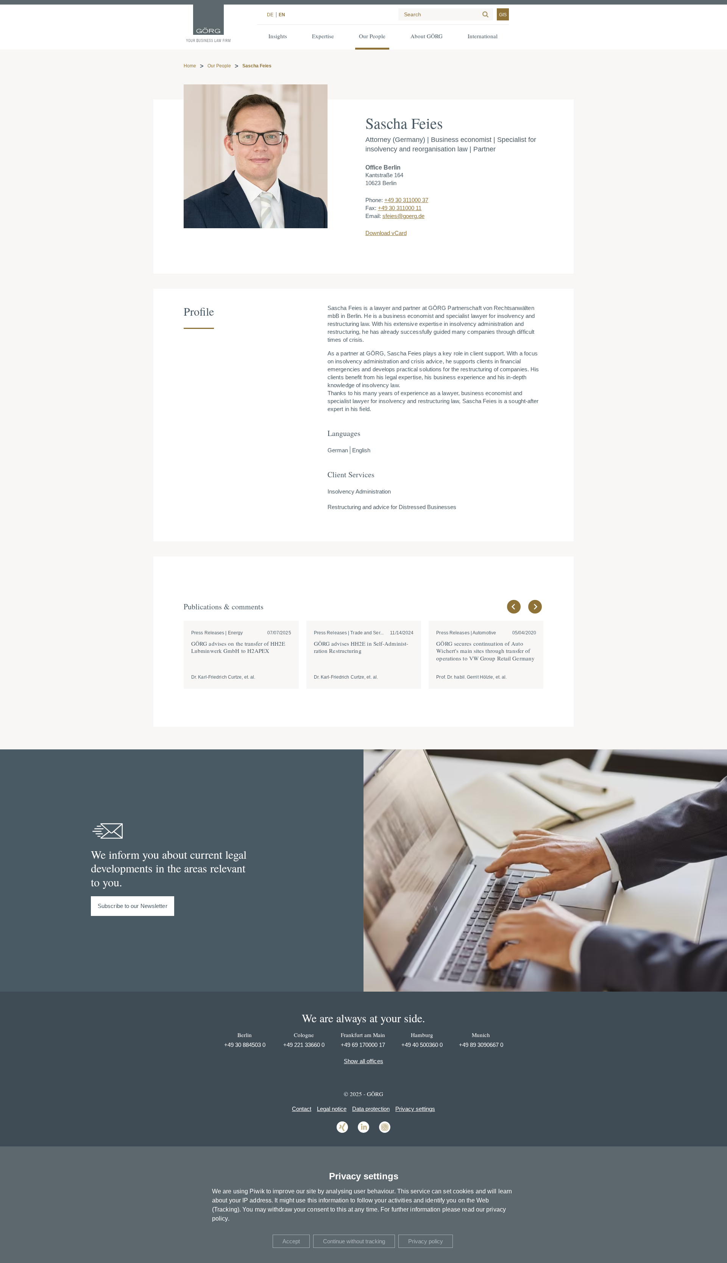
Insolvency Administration (359, 491)
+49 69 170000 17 (363, 1045)
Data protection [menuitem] (371, 1109)
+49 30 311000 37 (406, 200)
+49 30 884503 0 (244, 1045)
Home (190, 66)
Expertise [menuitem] (323, 36)
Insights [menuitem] (277, 36)
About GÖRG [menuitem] (426, 36)
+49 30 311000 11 (399, 208)
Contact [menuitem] (301, 1109)
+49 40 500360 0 (422, 1045)
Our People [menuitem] (372, 36)
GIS (503, 14)
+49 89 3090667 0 (481, 1045)
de (270, 14)
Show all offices (363, 1061)
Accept (291, 1241)
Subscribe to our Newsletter (132, 906)
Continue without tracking (354, 1241)
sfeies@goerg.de (403, 216)
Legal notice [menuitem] (331, 1109)
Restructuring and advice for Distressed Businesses (392, 507)
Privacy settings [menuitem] (415, 1109)
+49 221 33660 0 (303, 1045)
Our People (219, 66)
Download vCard (386, 233)
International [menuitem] (483, 36)
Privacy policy (425, 1241)
